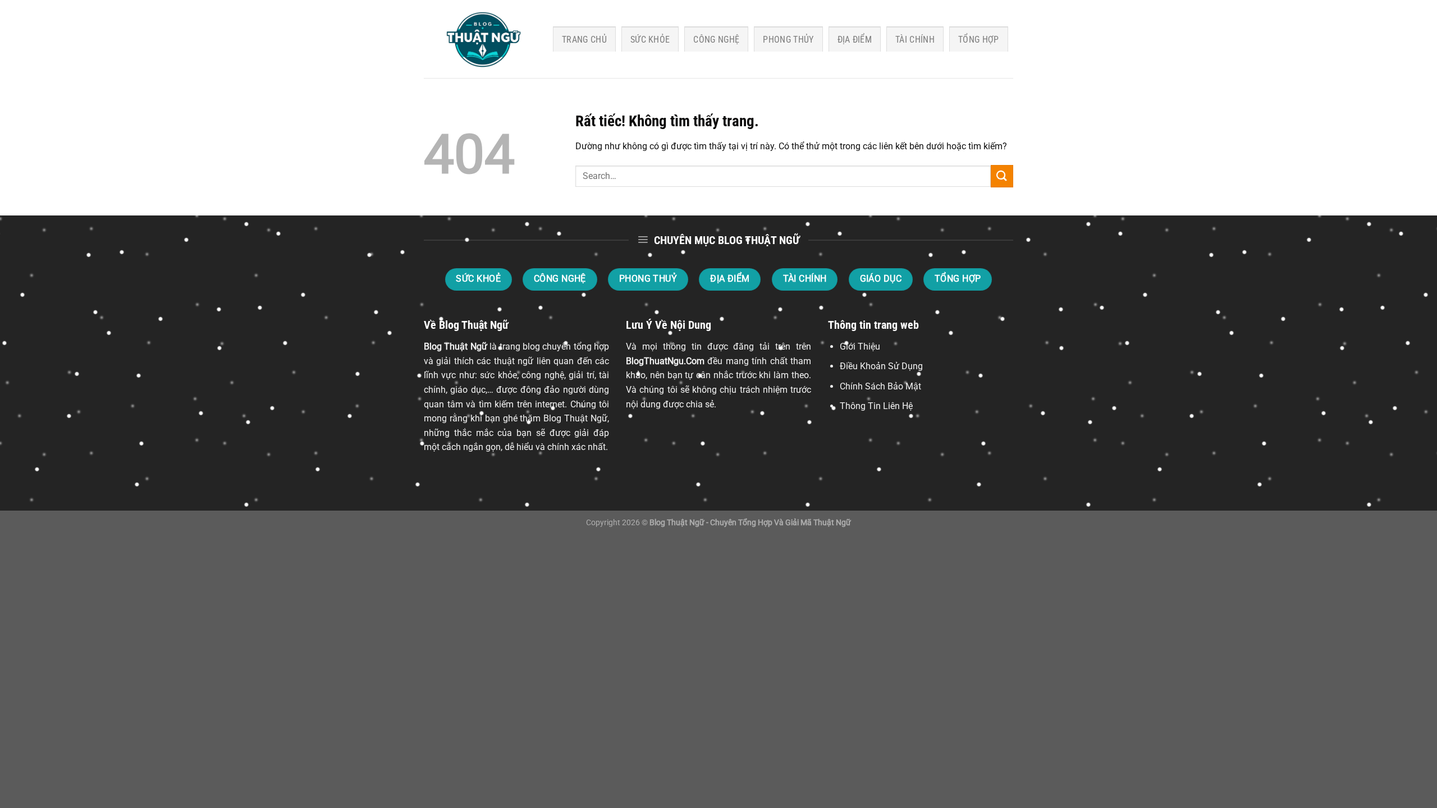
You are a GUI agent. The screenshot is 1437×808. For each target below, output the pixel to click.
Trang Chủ (584, 39)
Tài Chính (915, 39)
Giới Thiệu (860, 346)
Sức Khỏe (650, 39)
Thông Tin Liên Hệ (876, 406)
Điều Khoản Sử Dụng (881, 366)
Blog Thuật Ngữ (455, 346)
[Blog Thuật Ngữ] (480, 39)
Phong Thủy (788, 39)
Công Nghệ (716, 39)
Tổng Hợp (978, 39)
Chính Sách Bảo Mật (880, 386)
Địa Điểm (855, 39)
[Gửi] (1002, 176)
